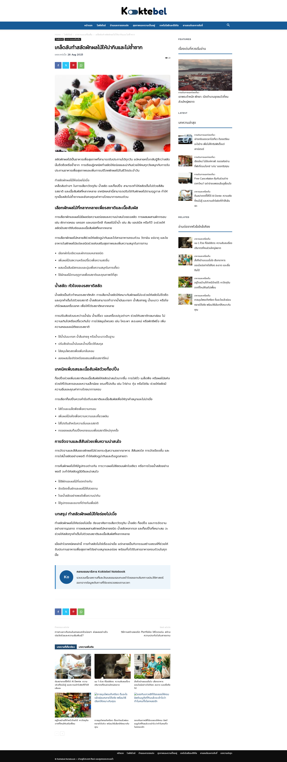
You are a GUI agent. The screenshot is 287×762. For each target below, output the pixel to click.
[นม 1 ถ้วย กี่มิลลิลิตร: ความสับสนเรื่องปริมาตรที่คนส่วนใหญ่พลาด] (113, 666)
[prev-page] (57, 733)
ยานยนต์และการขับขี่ (193, 25)
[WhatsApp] (81, 65)
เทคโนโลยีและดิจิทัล (169, 25)
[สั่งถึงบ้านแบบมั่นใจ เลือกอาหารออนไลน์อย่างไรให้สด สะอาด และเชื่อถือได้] (152, 666)
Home (58, 34)
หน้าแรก (88, 25)
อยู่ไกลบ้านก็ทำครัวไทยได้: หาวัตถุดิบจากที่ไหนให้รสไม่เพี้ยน (72, 722)
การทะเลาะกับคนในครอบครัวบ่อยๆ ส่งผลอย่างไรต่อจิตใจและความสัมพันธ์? (81, 633)
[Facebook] (58, 65)
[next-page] (62, 733)
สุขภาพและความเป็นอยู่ (144, 25)
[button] (228, 26)
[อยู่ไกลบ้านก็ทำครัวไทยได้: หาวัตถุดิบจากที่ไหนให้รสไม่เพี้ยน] (73, 705)
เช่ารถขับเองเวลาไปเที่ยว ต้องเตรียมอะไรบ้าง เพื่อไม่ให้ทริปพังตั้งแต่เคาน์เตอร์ (211, 144)
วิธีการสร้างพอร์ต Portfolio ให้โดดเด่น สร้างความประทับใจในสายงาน (145, 633)
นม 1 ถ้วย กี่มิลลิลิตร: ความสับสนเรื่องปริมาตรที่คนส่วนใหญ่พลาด (112, 683)
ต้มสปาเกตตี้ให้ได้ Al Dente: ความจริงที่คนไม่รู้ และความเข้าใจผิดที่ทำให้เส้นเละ (72, 685)
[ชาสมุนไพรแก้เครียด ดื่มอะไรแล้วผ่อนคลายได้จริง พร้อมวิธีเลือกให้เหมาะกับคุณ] (113, 705)
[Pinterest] (73, 65)
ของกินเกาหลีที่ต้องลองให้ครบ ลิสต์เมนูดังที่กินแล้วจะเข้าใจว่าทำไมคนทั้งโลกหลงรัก (151, 724)
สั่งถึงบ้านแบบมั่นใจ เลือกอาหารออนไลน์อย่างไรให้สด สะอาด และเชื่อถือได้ (152, 685)
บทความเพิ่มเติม (86, 647)
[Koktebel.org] (143, 10)
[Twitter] (65, 65)
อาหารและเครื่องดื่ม (83, 34)
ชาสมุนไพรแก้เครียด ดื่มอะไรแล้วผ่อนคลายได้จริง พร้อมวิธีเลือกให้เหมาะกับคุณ (112, 724)
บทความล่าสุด (226, 753)
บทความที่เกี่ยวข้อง (66, 647)
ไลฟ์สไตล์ (101, 25)
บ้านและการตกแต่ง (119, 25)
